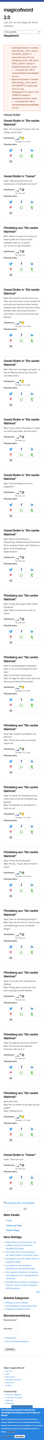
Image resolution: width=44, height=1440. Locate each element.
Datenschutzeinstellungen (22, 1407)
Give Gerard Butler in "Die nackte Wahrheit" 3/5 (18, 138)
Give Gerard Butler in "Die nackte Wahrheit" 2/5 (16, 138)
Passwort (8, 1329)
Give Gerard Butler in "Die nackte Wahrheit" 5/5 (23, 138)
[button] (13, 150)
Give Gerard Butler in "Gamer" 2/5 (16, 190)
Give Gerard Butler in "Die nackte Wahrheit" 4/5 (20, 138)
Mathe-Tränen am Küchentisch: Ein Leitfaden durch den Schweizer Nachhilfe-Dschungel (21, 1245)
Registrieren (11, 1338)
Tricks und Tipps (14, 1225)
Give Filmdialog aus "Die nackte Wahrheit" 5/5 (23, 252)
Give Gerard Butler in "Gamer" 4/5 (20, 190)
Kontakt (8, 1385)
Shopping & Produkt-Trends (18, 1309)
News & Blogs (13, 1230)
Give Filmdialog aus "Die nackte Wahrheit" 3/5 (18, 252)
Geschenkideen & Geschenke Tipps (21, 1306)
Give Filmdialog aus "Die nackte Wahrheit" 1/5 (15, 252)
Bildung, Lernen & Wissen (17, 1303)
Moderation (9, 1403)
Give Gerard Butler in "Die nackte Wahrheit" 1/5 (15, 138)
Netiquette (9, 1400)
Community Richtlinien (14, 1398)
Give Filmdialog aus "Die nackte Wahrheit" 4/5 (20, 252)
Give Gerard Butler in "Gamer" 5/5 (23, 190)
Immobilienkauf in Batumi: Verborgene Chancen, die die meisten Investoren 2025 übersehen (22, 1285)
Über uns (8, 1371)
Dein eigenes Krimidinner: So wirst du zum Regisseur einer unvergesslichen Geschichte (22, 1275)
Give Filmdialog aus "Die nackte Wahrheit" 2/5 (16, 252)
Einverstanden (7, 1436)
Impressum (9, 1382)
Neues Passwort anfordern (17, 1341)
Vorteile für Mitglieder (13, 1395)
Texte (9, 1221)
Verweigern (20, 1436)
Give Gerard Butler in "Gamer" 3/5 (18, 190)
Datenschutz (10, 1377)
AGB (7, 1374)
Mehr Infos (11, 1432)
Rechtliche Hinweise (13, 1380)
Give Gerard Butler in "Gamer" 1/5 (15, 190)
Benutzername (10, 1320)
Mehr (38, 1292)
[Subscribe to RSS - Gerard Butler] (19, 1203)
